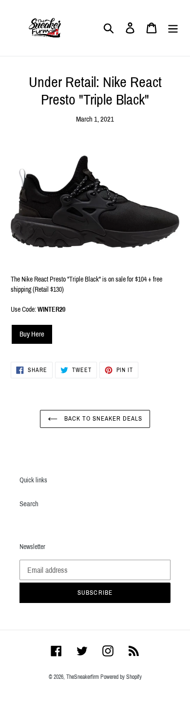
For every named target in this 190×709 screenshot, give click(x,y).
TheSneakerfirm (82, 677)
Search (28, 504)
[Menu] (173, 28)
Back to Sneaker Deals (102, 418)
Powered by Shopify (121, 677)
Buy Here (31, 334)
